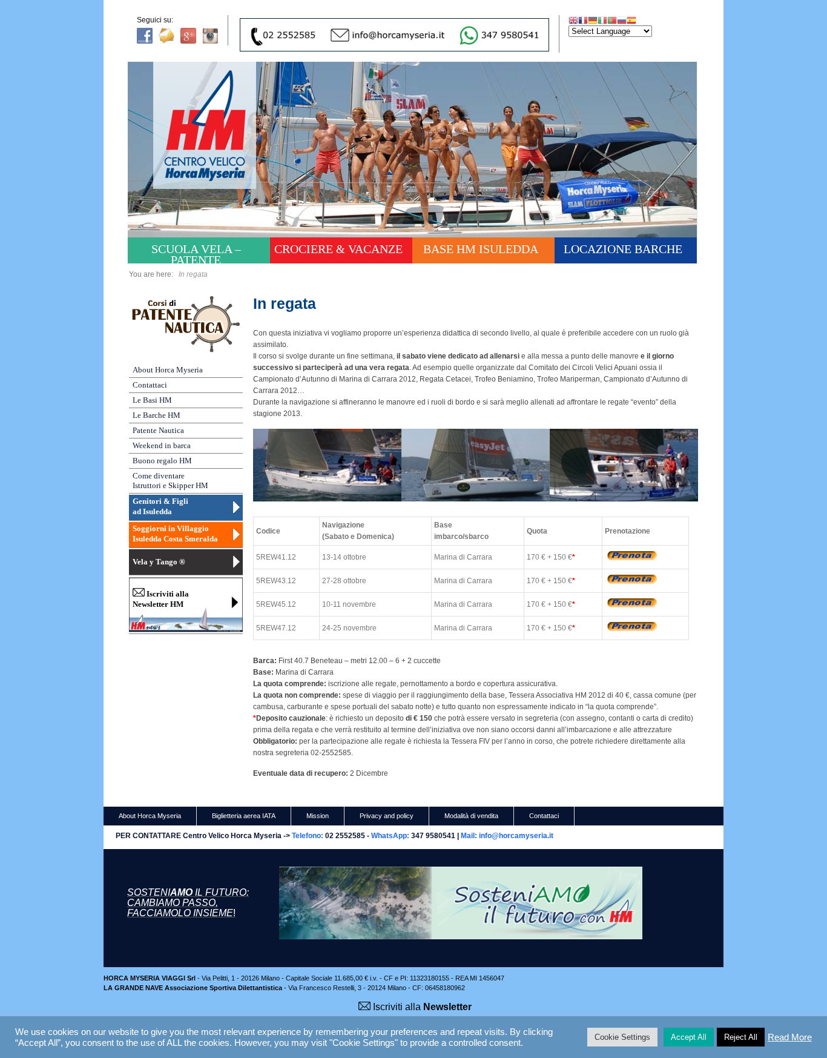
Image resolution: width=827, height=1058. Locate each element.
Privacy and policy (387, 815)
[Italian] (602, 20)
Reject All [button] (740, 1037)
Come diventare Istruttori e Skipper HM (170, 480)
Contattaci (150, 384)
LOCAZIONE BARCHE (623, 249)
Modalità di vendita (471, 815)
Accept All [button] (689, 1037)
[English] (573, 20)
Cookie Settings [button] (622, 1037)
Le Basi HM (152, 400)
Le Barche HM (156, 415)
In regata (284, 303)
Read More (790, 1037)
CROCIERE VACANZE (338, 249)
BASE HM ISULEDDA (480, 249)
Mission (317, 815)
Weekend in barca (162, 445)
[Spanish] (631, 20)
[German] (593, 20)
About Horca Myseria (168, 369)
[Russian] (622, 20)
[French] (583, 20)
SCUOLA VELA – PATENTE (196, 252)
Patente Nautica (158, 430)
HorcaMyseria (213, 143)
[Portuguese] (612, 20)
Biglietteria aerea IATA (243, 815)
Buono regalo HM (162, 460)
